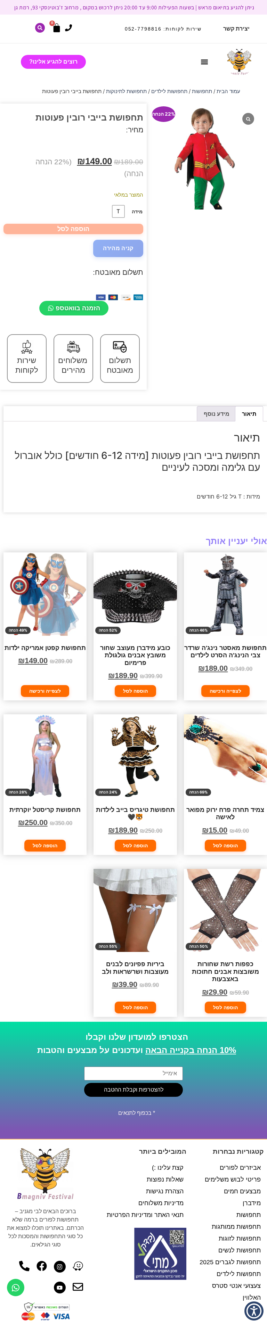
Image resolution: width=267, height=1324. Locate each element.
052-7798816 (143, 29)
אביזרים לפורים (240, 1167)
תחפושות (202, 91)
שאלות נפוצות (165, 1179)
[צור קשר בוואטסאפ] (15, 1287)
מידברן (252, 1203)
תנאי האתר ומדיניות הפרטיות (145, 1214)
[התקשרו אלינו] (68, 27)
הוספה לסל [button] (135, 691)
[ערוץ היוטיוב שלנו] (60, 1287)
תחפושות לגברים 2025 (230, 1262)
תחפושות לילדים (169, 91)
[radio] (118, 211)
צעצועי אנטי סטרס (236, 1285)
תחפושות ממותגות (236, 1226)
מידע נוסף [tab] (216, 413)
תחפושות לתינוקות (126, 91)
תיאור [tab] (249, 413)
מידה (137, 211)
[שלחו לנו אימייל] (78, 1287)
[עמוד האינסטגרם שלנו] (60, 1267)
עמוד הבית (228, 91)
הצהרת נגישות (165, 1191)
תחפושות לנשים (239, 1250)
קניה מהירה (118, 248)
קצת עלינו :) (168, 1167)
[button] (204, 62)
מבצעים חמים (242, 1191)
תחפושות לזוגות (240, 1238)
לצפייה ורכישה (225, 691)
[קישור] (40, 28)
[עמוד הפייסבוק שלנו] (42, 1266)
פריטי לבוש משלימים (233, 1179)
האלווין (252, 1297)
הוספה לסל (73, 228)
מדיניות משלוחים (161, 1203)
